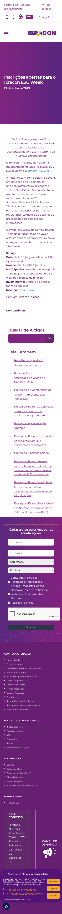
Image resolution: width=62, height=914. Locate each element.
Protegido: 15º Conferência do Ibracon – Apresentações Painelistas (32, 394)
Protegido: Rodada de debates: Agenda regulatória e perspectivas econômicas (34, 440)
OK (49, 338)
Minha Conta (13, 803)
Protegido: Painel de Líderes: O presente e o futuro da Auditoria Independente (34, 411)
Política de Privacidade (17, 709)
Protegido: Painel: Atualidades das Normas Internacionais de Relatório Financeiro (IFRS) (33, 508)
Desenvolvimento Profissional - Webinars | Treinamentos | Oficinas (30, 594)
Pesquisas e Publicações (18, 747)
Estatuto (10, 765)
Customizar (53, 881)
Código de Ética (14, 769)
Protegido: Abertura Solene (31, 452)
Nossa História (13, 660)
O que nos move (14, 664)
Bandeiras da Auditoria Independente (24, 668)
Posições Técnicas (22, 602)
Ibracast (10, 743)
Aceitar (53, 895)
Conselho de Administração (19, 773)
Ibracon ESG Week (39, 170)
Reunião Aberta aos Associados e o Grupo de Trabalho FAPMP (29, 377)
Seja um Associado (15, 693)
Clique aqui (27, 290)
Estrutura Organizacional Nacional (22, 676)
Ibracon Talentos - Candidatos (20, 701)
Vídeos (10, 735)
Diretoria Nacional (15, 777)
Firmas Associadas (15, 689)
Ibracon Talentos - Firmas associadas (23, 705)
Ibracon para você (15, 727)
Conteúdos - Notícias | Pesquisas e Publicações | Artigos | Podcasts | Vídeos (27, 581)
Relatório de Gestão (16, 685)
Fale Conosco (13, 697)
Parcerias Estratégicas (17, 672)
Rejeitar (53, 888)
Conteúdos (12, 739)
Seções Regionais (15, 680)
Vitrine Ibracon (47, 6)
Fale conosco (16, 815)
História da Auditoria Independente (17, 6)
